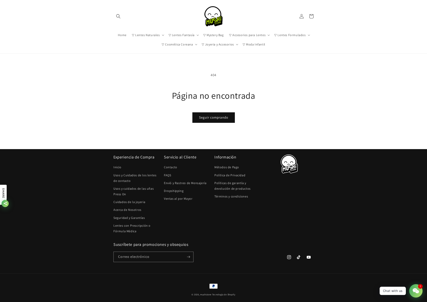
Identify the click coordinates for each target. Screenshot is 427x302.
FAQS (167, 175)
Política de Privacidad (229, 175)
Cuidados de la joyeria (129, 202)
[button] (118, 16)
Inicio (117, 167)
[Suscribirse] (188, 257)
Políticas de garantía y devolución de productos (232, 186)
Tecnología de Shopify (224, 294)
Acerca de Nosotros (127, 210)
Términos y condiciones (231, 196)
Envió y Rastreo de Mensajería (185, 183)
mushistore (205, 294)
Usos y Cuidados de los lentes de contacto (134, 178)
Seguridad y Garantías (129, 218)
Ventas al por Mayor (178, 199)
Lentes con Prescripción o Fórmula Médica (132, 228)
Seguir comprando (213, 117)
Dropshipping (173, 191)
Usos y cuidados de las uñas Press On (133, 191)
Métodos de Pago (226, 167)
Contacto (170, 167)
